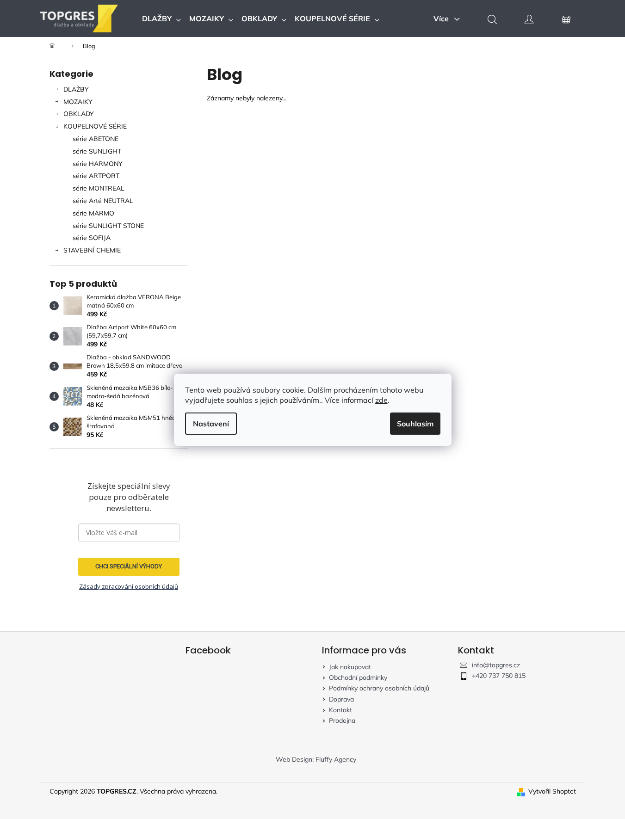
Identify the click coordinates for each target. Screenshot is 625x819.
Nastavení (211, 423)
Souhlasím (415, 423)
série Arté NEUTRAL (103, 201)
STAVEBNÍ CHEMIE (92, 250)
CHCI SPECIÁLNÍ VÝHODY (128, 566)
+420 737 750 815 (499, 675)
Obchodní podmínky (358, 677)
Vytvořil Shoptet (552, 791)
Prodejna (342, 720)
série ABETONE (95, 139)
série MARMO (93, 213)
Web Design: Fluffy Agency (316, 759)
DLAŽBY (76, 89)
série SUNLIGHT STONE (108, 226)
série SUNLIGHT (97, 151)
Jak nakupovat (350, 667)
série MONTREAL (98, 188)
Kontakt (340, 710)
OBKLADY (78, 114)
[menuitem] (161, 18)
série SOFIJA (92, 238)
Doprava (341, 699)
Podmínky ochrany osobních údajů (379, 688)
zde (381, 400)
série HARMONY (98, 164)
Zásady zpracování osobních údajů (128, 586)
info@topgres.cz (496, 665)
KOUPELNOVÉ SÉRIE (95, 126)
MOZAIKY (78, 102)
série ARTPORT (96, 176)
